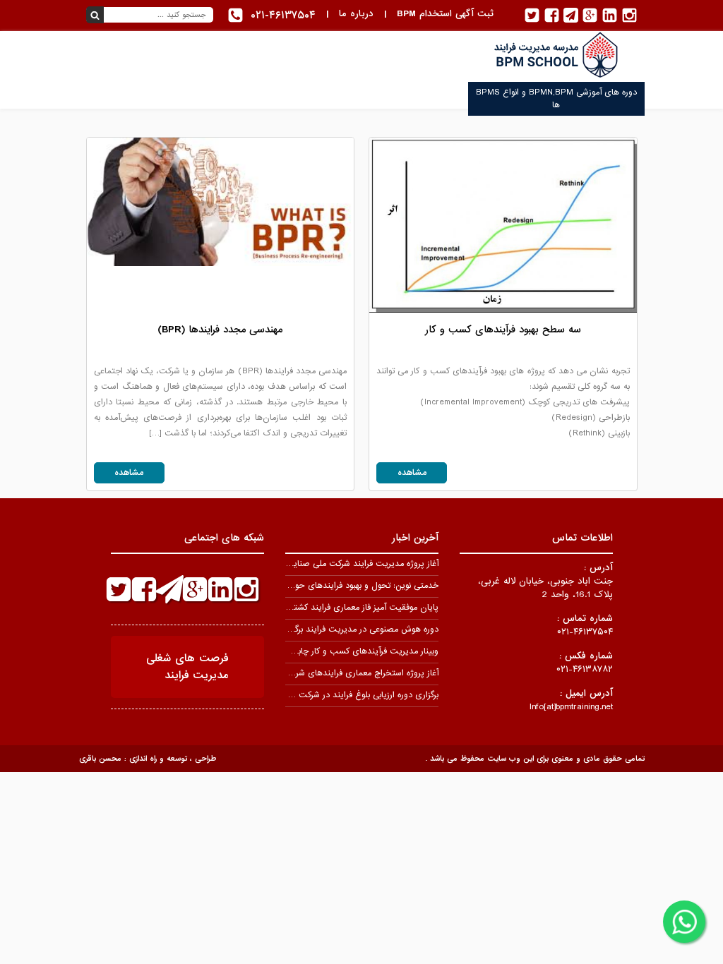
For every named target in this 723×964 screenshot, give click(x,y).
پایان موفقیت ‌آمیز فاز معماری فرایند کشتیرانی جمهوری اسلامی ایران (318, 607)
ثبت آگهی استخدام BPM (445, 13)
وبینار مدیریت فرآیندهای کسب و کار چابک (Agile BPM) (338, 651)
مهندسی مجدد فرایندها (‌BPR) (219, 329)
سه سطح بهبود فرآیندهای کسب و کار (503, 329)
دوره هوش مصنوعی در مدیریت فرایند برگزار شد (355, 629)
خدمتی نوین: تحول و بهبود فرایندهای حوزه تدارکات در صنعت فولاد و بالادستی (302, 585)
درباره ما (356, 13)
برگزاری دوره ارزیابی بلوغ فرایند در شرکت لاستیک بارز (347, 695)
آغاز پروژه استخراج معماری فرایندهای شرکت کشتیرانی (344, 673)
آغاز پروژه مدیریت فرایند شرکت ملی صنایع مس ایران (343, 564)
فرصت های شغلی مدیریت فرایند (187, 667)
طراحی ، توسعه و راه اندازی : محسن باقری (147, 758)
